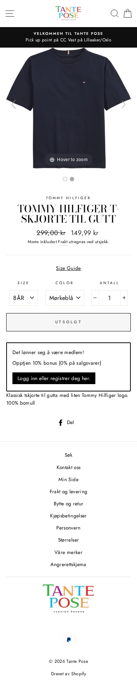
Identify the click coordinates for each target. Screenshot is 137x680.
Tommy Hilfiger (68, 198)
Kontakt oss (69, 467)
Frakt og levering (69, 491)
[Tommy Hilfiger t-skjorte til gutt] (65, 179)
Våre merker (68, 552)
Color (64, 283)
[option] (68, 37)
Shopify (78, 673)
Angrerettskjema (68, 564)
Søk (68, 454)
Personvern (68, 527)
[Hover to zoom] (68, 107)
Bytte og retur (69, 503)
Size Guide (68, 268)
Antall (109, 283)
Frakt (63, 242)
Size (24, 283)
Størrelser (68, 539)
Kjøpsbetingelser (68, 515)
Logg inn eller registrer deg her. (54, 378)
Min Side (68, 479)
